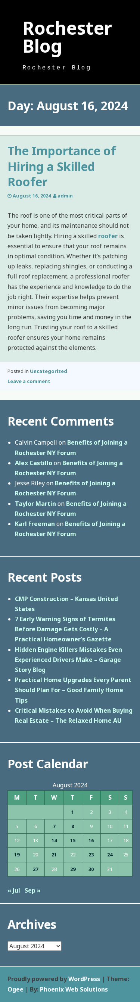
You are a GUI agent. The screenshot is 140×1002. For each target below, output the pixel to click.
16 (91, 840)
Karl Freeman (35, 524)
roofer (108, 236)
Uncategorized (48, 371)
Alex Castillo (33, 463)
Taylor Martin (35, 504)
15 (72, 840)
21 (54, 854)
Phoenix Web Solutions (74, 989)
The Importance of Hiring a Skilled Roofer (61, 166)
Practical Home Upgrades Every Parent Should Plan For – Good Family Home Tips (73, 690)
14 (54, 840)
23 (91, 854)
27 (35, 869)
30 (91, 869)
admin (65, 195)
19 (16, 854)
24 (109, 854)
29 (72, 869)
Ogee (15, 989)
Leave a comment (28, 381)
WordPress (84, 979)
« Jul (13, 890)
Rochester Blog (67, 37)
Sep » (33, 890)
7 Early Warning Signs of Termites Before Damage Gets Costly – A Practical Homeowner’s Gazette (65, 629)
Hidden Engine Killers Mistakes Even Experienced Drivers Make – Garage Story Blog (68, 659)
